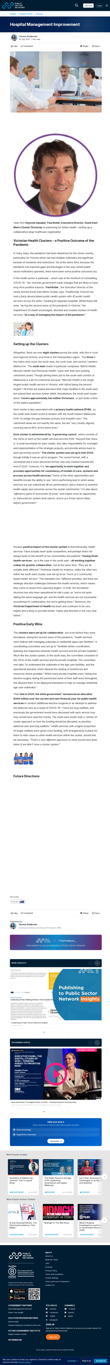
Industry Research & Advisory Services (24, 1325)
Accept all (100, 1361)
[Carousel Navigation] (94, 963)
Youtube (72, 1309)
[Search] (76, 5)
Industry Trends (26, 14)
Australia (15, 901)
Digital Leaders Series (17, 1334)
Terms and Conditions (54, 1274)
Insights (13, 14)
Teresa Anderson (28, 36)
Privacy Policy (51, 1271)
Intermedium (15, 1340)
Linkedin (53, 1309)
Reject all (86, 1361)
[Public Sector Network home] (13, 5)
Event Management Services (20, 1309)
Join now (88, 5)
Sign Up (53, 1337)
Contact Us (49, 1285)
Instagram (54, 1320)
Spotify (71, 1312)
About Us (49, 1256)
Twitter (52, 1316)
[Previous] (91, 963)
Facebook (54, 1312)
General (39, 14)
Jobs (47, 1263)
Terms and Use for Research (57, 1282)
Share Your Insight (15, 1312)
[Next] (97, 963)
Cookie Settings (51, 1278)
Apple (70, 1316)
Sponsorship (13, 1322)
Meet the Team (51, 1260)
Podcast (48, 1267)
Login (99, 5)
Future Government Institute (24, 1331)
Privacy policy (25, 1362)
